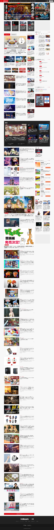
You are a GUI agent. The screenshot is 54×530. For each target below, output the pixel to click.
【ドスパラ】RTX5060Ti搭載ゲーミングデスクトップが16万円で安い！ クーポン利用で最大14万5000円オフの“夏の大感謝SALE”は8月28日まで (27, 368)
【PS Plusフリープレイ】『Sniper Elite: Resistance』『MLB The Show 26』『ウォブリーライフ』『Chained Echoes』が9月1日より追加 (27, 465)
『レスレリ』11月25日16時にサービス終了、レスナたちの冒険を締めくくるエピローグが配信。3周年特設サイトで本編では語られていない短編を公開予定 (27, 427)
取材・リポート (37, 7)
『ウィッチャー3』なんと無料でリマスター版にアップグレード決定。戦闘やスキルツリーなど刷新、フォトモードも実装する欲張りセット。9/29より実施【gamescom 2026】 (30, 95)
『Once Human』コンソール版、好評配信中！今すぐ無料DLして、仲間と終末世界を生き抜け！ (38, 155)
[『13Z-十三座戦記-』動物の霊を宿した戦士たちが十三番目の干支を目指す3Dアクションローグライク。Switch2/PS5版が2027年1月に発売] (44, 137)
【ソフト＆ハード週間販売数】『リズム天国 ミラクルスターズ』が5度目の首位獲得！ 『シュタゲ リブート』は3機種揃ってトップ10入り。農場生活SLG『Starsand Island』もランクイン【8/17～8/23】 (15, 51)
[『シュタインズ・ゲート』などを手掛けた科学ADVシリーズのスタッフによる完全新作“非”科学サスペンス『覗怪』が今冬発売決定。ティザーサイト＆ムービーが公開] (11, 497)
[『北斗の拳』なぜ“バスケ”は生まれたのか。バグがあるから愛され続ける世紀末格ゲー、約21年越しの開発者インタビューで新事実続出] (19, 11)
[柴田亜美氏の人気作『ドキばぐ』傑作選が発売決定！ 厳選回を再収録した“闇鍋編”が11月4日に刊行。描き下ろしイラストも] (19, 236)
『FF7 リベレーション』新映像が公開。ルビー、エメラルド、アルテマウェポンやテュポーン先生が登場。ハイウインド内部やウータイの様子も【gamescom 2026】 (30, 116)
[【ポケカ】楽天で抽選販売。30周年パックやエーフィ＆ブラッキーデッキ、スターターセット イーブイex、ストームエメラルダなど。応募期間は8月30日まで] (48, 49)
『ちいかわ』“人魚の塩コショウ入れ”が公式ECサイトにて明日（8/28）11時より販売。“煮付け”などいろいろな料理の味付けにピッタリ (42, 53)
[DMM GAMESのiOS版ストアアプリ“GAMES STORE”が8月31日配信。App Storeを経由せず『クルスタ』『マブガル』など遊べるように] (9, 93)
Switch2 (39, 89)
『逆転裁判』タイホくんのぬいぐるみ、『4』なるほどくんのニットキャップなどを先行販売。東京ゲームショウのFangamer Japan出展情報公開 (27, 291)
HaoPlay (20, 311)
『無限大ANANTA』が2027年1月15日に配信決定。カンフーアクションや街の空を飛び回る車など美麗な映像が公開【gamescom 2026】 (30, 84)
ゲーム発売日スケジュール (39, 87)
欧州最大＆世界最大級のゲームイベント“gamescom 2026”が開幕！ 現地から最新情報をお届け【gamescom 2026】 (23, 27)
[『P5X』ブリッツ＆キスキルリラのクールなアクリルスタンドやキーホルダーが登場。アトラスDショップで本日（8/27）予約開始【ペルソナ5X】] (11, 351)
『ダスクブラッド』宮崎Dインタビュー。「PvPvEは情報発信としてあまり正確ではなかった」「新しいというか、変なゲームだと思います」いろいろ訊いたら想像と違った (38, 228)
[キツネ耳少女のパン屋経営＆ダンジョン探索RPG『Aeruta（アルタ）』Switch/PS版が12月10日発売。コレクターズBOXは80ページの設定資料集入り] (9, 78)
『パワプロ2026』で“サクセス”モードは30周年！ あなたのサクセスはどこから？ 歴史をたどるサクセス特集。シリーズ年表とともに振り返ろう (46, 228)
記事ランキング (38, 32)
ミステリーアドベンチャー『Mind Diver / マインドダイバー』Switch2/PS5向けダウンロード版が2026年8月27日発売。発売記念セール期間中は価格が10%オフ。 (27, 222)
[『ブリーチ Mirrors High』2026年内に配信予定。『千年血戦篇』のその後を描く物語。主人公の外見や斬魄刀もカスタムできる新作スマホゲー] (48, 45)
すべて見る (49, 59)
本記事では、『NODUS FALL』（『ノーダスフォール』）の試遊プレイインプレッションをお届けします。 (27, 399)
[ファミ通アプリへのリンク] (24, 525)
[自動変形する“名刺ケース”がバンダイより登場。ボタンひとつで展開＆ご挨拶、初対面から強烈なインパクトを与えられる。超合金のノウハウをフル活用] (11, 332)
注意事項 (29, 521)
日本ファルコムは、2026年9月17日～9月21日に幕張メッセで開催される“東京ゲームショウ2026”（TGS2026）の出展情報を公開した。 (27, 438)
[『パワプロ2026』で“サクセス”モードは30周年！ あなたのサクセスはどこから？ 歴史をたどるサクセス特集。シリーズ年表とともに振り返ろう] (46, 224)
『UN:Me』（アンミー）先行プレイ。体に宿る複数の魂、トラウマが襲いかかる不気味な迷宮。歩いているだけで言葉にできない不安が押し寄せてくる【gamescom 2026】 (42, 18)
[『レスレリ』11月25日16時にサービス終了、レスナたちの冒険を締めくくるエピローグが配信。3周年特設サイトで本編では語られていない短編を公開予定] (11, 429)
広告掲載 (37, 521)
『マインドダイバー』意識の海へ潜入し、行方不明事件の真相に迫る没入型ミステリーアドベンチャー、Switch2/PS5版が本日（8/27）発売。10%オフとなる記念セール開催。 (27, 220)
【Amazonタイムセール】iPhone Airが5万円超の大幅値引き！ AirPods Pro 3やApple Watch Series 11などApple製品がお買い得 (27, 169)
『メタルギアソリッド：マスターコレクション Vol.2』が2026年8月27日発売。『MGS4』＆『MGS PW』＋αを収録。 (27, 409)
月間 (43, 33)
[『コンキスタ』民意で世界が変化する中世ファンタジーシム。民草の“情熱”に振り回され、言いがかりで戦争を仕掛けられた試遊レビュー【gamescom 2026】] (11, 477)
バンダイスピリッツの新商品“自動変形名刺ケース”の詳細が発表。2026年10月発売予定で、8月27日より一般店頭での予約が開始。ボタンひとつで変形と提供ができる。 (27, 332)
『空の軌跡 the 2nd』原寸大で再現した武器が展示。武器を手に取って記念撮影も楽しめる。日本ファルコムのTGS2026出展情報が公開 (27, 436)
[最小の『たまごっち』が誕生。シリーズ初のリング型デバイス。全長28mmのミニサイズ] (11, 458)
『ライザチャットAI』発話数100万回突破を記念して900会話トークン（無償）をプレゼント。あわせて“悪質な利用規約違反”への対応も (21, 64)
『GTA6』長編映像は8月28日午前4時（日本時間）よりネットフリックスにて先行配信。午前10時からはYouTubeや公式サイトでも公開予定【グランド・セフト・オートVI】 (27, 179)
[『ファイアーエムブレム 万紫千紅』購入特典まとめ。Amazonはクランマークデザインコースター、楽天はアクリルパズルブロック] (38, 202)
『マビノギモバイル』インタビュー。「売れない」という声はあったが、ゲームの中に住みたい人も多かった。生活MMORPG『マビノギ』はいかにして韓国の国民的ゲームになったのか (27, 262)
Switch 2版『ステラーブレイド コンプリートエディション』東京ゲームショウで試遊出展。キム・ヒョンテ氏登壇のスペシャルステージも (9, 64)
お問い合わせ (17, 521)
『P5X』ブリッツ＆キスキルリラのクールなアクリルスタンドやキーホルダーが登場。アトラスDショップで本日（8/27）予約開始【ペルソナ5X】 (27, 349)
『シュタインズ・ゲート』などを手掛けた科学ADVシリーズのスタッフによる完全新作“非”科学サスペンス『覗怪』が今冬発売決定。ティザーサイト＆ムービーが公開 (27, 494)
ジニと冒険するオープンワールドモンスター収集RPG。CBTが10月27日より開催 (27, 339)
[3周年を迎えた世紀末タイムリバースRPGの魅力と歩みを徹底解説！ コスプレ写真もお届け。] (11, 190)
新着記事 (13, 34)
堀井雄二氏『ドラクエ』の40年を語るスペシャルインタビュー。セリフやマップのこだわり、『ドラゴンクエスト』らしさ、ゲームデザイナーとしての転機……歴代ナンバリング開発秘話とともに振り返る (38, 217)
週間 (41, 33)
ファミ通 (21, 379)
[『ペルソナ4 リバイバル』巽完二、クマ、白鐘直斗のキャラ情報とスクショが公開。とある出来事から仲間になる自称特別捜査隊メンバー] (11, 161)
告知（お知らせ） (21, 483)
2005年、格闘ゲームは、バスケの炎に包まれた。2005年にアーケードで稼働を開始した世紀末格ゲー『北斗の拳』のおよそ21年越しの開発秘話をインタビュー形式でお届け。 (27, 254)
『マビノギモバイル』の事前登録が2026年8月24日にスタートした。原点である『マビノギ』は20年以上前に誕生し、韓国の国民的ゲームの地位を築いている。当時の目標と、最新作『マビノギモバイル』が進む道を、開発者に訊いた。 (27, 264)
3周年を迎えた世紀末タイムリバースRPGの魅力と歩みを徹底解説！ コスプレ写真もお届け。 (27, 188)
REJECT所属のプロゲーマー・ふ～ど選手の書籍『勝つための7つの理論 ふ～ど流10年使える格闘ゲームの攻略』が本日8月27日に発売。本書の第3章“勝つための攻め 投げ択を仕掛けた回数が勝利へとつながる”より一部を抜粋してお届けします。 (27, 487)
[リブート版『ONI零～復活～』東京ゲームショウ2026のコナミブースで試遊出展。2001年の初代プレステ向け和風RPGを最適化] (9, 108)
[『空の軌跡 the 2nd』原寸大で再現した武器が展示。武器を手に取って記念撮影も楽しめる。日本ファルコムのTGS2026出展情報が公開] (11, 438)
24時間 (39, 33)
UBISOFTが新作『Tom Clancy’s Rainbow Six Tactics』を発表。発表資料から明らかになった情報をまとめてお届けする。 (27, 448)
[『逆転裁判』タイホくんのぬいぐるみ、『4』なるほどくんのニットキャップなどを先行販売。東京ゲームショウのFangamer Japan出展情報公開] (11, 293)
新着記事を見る (19, 513)
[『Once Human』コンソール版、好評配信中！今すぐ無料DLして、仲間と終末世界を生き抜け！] (38, 151)
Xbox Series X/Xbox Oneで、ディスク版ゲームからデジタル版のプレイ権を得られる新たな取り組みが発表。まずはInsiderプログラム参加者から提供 (15, 27)
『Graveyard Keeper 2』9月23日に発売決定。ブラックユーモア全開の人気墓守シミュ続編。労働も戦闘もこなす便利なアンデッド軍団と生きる (21, 84)
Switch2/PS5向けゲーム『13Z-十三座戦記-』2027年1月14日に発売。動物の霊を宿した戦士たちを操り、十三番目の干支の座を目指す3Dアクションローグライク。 (27, 152)
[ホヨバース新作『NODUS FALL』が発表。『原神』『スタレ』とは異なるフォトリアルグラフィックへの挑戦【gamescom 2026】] (30, 101)
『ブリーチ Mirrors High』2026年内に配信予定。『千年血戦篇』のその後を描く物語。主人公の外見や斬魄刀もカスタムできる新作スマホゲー (42, 45)
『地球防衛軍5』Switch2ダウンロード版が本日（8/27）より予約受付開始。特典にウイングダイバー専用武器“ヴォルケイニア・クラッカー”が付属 (27, 320)
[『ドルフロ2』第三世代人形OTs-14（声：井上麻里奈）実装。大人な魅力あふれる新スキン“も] (11, 312)
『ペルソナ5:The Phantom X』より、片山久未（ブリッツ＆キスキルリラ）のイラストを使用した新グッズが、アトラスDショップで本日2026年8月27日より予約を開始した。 (27, 351)
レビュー (37, 16)
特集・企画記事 (29, 60)
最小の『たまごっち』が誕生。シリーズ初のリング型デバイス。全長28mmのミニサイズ (27, 455)
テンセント (21, 340)
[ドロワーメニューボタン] (1, 1)
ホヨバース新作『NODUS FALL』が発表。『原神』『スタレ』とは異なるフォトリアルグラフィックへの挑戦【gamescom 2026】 (30, 105)
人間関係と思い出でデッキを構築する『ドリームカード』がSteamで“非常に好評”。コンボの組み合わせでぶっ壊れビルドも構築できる (21, 114)
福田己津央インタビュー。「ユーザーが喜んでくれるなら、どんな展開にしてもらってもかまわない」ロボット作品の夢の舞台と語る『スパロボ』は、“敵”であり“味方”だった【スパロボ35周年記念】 (46, 207)
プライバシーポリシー (22, 521)
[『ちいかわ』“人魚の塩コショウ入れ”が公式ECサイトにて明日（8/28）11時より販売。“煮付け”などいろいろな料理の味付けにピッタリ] (48, 53)
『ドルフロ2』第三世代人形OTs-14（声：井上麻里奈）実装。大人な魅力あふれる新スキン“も (26, 310)
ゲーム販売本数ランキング (39, 59)
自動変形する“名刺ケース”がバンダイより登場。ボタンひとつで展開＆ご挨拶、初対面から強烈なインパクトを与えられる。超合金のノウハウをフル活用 (27, 329)
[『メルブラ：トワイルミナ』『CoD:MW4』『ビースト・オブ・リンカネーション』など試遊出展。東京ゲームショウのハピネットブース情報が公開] (11, 390)
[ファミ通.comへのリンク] (5, 1)
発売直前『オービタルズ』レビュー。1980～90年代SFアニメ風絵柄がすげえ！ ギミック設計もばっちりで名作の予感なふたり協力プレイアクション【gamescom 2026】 (27, 300)
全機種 (36, 89)
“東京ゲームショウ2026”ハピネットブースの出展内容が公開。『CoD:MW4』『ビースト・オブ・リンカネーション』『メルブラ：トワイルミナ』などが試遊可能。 (27, 390)
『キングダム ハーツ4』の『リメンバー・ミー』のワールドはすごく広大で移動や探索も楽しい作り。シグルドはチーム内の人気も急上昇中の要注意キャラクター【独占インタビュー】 (7, 27)
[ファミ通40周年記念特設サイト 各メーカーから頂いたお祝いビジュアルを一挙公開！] (11, 380)
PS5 (43, 89)
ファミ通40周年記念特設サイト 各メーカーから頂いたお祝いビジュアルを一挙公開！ (27, 378)
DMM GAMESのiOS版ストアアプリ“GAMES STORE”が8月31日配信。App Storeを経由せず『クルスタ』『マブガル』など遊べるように (21, 92)
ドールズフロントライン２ (23, 308)
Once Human (38, 152)
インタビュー (6, 12)
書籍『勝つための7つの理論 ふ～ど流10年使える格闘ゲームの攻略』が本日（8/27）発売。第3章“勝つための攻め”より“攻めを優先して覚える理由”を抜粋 (27, 485)
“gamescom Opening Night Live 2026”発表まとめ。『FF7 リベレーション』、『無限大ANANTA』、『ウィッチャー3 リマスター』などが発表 (30, 74)
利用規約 (26, 521)
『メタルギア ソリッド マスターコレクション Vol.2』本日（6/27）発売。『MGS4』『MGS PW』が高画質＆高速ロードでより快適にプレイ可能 (27, 407)
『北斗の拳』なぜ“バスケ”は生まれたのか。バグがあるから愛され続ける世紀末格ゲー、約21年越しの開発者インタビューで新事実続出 (19, 16)
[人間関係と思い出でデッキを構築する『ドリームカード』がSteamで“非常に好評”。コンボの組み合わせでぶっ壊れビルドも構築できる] (9, 115)
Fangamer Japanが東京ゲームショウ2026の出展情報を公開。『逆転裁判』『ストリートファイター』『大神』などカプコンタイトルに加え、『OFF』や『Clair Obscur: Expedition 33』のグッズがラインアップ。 (27, 293)
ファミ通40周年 (22, 376)
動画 (6, 123)
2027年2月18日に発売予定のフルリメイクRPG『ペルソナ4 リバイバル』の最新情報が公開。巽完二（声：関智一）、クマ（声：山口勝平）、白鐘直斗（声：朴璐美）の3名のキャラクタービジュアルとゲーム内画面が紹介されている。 (27, 162)
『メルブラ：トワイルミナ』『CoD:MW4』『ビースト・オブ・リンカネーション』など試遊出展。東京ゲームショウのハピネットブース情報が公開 (27, 388)
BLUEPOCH (21, 189)
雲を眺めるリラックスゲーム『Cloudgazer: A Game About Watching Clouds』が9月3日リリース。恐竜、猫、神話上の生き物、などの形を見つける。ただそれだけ (21, 99)
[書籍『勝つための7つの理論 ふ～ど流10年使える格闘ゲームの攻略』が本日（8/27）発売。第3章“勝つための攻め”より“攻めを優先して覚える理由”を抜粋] (11, 487)
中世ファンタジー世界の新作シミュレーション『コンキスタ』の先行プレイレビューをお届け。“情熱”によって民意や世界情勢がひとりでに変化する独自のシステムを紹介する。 (27, 478)
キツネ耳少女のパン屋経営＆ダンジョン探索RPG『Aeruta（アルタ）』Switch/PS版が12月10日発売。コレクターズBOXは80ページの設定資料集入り (21, 77)
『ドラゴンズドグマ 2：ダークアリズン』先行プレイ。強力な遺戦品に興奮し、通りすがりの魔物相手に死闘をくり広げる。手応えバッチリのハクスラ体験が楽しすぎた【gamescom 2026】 (31, 27)
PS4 (45, 89)
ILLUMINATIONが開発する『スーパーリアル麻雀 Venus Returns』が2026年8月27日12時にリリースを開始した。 (27, 506)
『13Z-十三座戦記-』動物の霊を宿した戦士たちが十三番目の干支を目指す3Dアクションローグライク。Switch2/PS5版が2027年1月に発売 (43, 141)
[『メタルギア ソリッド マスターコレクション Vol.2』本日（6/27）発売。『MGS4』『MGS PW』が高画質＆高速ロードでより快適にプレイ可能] (11, 409)
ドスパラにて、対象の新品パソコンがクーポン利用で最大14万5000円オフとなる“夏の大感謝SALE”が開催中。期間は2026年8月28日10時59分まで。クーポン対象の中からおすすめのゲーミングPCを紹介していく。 (27, 371)
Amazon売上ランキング (39, 160)
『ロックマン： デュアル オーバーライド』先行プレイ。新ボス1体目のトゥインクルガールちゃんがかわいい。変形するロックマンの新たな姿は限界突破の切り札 (30, 52)
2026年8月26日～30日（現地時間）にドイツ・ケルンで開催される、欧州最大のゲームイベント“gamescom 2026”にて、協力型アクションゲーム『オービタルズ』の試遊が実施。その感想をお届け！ (27, 303)
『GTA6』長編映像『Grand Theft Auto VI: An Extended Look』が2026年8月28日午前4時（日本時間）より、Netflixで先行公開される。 (27, 180)
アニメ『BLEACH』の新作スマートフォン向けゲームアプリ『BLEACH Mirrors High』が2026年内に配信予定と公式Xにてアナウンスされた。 (27, 283)
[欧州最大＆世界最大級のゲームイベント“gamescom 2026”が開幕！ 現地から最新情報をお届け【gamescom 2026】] (23, 23)
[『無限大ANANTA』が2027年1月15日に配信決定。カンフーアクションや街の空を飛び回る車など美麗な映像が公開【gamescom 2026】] (30, 80)
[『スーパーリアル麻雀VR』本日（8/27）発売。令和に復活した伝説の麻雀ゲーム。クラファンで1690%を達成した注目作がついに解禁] (11, 506)
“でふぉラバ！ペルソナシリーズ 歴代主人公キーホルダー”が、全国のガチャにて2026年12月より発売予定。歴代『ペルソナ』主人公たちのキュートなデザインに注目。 (27, 419)
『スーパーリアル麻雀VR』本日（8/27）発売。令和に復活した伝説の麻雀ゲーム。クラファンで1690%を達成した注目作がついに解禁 (27, 504)
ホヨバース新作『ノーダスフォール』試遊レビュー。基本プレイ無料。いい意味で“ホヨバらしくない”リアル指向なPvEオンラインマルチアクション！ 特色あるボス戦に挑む (27, 397)
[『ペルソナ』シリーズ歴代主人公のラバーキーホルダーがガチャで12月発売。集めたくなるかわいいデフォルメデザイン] (11, 419)
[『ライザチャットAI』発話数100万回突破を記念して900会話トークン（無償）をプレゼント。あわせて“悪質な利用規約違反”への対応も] (21, 59)
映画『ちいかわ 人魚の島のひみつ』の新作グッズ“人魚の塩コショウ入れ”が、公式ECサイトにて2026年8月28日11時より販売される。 (27, 361)
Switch (42, 89)
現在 (36, 33)
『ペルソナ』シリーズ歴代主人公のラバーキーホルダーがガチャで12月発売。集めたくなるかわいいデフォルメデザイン (27, 417)
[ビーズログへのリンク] (29, 525)
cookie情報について (33, 521)
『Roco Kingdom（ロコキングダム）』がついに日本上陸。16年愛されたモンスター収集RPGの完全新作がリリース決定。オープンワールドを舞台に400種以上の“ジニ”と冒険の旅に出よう (30, 63)
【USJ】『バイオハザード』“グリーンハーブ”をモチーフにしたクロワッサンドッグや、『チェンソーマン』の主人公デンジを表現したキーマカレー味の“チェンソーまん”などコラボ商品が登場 (27, 271)
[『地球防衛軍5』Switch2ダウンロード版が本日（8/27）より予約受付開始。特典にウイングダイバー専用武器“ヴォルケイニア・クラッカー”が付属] (11, 322)
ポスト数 (46, 33)
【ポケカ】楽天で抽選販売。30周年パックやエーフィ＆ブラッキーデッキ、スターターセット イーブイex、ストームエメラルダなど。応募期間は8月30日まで (42, 49)
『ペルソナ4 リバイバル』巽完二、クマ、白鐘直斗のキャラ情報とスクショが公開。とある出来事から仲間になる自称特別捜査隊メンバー (27, 159)
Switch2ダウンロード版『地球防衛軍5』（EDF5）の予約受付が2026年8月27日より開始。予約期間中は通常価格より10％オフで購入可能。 (27, 322)
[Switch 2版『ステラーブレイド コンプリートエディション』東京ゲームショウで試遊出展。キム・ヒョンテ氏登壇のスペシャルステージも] (9, 59)
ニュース (5, 48)
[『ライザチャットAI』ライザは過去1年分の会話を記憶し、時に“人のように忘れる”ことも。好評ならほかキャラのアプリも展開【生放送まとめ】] (42, 7)
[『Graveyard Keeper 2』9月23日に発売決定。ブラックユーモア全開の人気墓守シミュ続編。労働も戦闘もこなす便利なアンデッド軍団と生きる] (9, 85)
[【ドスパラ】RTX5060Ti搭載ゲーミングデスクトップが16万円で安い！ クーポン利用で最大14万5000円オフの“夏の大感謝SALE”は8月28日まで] (11, 371)
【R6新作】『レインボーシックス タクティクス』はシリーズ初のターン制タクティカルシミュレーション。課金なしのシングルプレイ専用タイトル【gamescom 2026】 (27, 446)
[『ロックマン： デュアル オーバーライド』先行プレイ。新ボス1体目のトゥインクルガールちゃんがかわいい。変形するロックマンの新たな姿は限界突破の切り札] (30, 48)
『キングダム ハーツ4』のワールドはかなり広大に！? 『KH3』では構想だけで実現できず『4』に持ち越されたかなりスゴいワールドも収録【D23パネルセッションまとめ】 (46, 217)
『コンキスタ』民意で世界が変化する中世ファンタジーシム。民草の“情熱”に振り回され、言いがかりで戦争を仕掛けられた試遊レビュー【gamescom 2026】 (27, 475)
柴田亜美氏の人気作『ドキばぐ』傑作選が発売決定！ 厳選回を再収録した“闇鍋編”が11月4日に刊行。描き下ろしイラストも (19, 247)
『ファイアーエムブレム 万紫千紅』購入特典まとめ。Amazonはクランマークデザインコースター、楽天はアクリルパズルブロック (38, 207)
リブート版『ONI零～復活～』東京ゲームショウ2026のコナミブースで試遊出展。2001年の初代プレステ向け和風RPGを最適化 (21, 107)
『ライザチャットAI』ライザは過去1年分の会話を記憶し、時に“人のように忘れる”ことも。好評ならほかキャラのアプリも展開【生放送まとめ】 (42, 9)
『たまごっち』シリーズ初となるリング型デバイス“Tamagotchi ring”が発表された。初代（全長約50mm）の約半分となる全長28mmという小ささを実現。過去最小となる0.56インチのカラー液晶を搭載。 (27, 457)
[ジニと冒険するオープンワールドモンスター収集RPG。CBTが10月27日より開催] (11, 341)
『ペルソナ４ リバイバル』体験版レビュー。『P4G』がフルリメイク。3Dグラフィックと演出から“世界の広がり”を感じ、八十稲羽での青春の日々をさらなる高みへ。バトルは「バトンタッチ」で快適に (30, 42)
